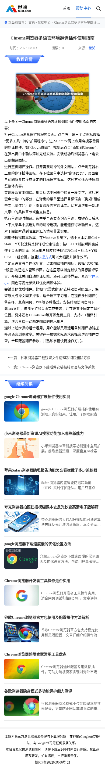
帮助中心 (44, 22)
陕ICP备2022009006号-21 (52, 762)
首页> (33, 22)
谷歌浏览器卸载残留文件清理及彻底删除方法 (55, 358)
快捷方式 (45, 257)
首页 (67, 8)
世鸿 (92, 48)
